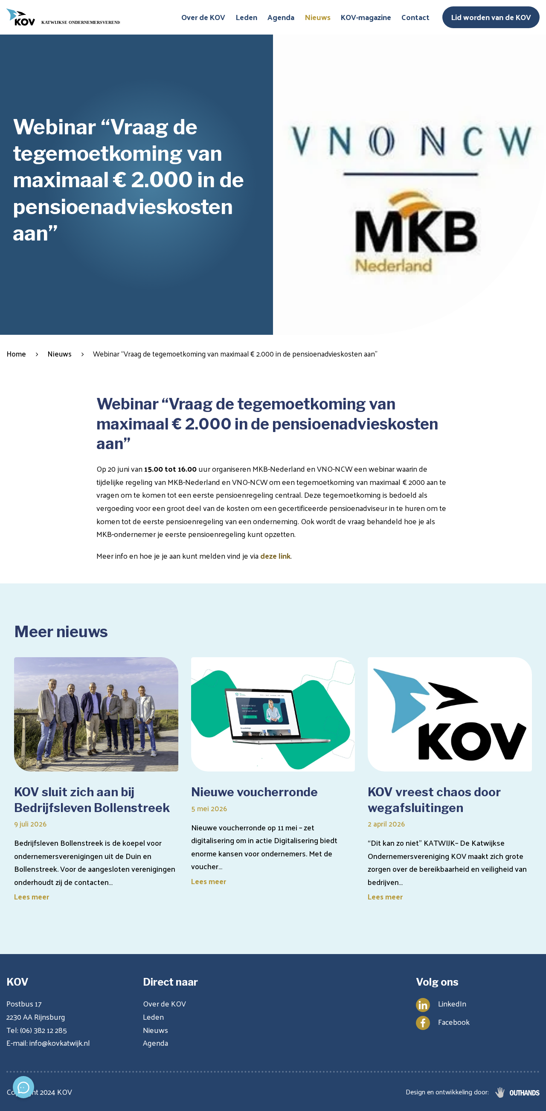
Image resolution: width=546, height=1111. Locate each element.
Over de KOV (203, 17)
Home (16, 354)
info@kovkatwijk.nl (59, 1043)
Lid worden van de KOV (491, 17)
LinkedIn (452, 1003)
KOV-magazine (366, 17)
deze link (275, 555)
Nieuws (318, 17)
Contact (415, 17)
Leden (246, 17)
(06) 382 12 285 (43, 1030)
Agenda (280, 17)
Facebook (454, 1022)
